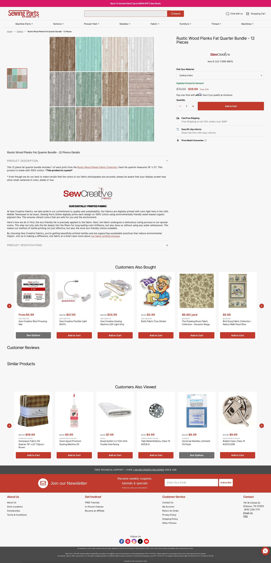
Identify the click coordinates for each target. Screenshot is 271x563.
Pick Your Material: (185, 69)
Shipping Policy (170, 519)
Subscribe (225, 482)
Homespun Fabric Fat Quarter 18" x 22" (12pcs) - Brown (32, 444)
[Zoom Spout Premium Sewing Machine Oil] (74, 426)
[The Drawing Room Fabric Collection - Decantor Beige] (197, 306)
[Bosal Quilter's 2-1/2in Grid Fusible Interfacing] (115, 426)
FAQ (245, 516)
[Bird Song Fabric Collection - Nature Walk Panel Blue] (238, 306)
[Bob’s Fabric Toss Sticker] (156, 306)
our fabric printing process (105, 236)
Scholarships (13, 510)
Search (176, 13)
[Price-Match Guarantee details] (205, 140)
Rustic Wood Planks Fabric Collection (97, 167)
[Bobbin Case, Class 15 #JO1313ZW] (238, 426)
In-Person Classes (94, 506)
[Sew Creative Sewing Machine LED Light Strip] (115, 306)
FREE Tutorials (92, 502)
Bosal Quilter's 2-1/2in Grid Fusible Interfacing (113, 443)
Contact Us (167, 502)
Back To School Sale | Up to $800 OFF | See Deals (135, 3)
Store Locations (15, 506)
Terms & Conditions (17, 514)
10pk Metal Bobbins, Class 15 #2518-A (155, 443)
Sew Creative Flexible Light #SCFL (73, 323)
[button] (255, 14)
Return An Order (170, 510)
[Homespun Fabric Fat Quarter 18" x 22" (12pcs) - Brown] (33, 426)
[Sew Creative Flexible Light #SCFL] (74, 306)
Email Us (248, 512)
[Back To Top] (267, 559)
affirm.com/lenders (150, 553)
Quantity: (180, 100)
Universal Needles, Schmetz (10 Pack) (196, 443)
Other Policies (169, 523)
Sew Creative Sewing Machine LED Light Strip (112, 323)
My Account (168, 506)
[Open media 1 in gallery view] (162, 42)
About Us (11, 502)
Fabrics (20, 31)
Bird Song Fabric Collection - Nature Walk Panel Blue (237, 323)
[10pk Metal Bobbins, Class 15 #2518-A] (156, 426)
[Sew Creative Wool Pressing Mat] (33, 306)
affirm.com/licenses (159, 556)
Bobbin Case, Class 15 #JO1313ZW (234, 443)
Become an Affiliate (94, 510)
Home (9, 31)
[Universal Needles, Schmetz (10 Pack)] (197, 426)
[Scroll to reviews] (220, 48)
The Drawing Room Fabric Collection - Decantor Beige (196, 323)
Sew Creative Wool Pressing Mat (33, 323)
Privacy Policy (169, 514)
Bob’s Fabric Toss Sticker (153, 321)
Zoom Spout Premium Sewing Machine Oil (70, 443)
